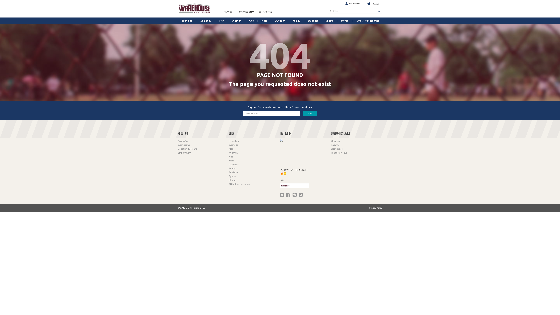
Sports (232, 176)
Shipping (335, 141)
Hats (231, 160)
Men (231, 148)
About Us (183, 141)
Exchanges (337, 148)
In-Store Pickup (339, 152)
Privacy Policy (375, 208)
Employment (184, 152)
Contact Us (265, 12)
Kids (231, 156)
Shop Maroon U (245, 12)
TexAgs (228, 12)
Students (233, 172)
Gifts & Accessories (239, 184)
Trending (234, 141)
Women (233, 152)
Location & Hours (187, 148)
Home (232, 180)
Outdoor (233, 164)
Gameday (234, 145)
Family (232, 168)
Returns (335, 145)
